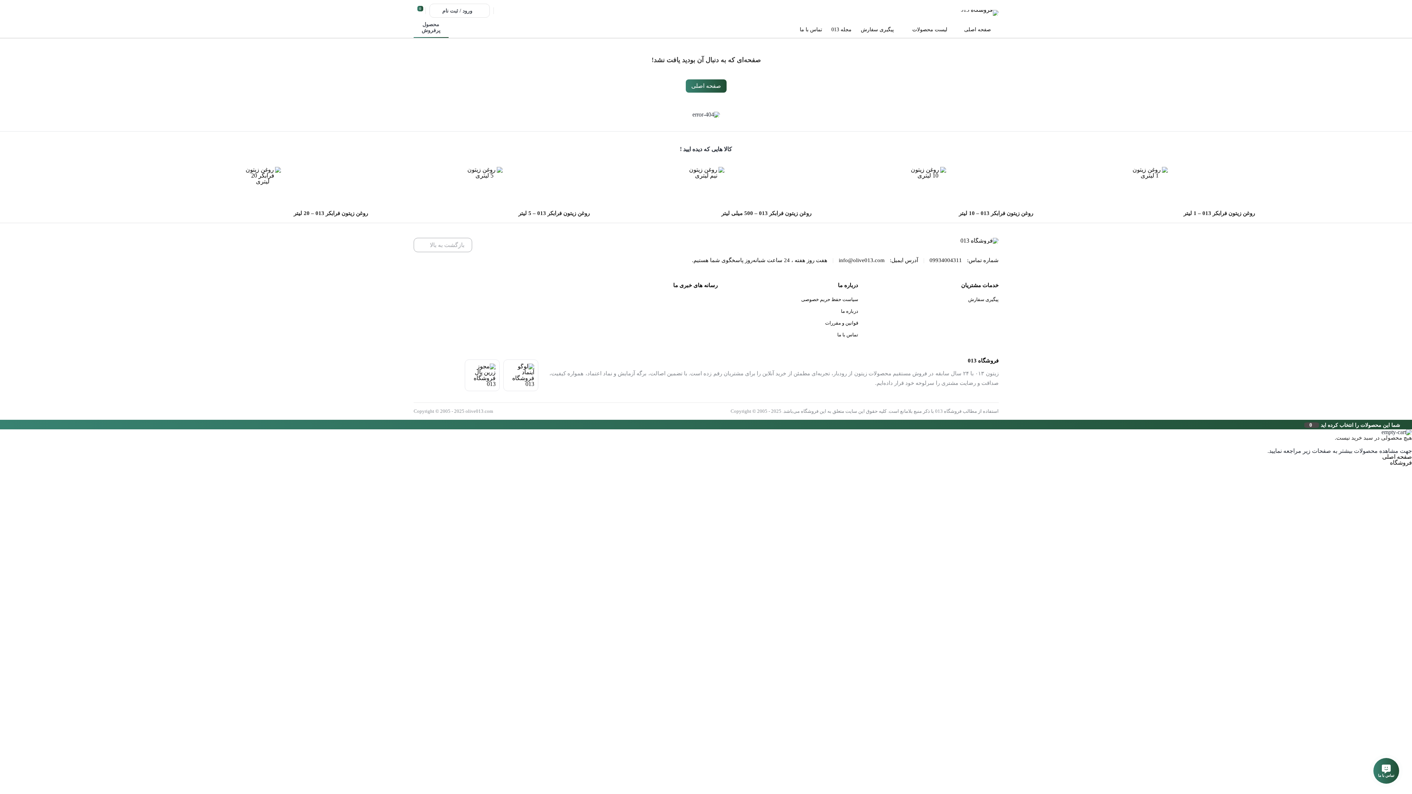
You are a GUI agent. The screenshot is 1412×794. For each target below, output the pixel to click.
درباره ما (849, 311)
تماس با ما (847, 334)
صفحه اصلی (706, 86)
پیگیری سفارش (983, 299)
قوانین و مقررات (841, 323)
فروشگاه (1401, 462)
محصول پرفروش (431, 27)
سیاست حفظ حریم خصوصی (829, 299)
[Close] (2, 425)
